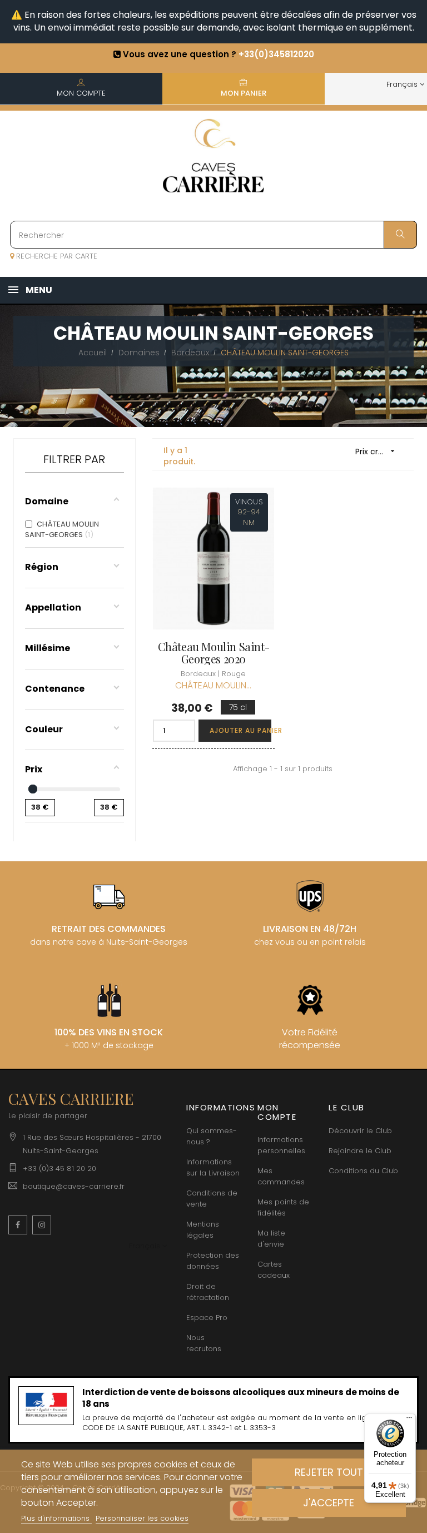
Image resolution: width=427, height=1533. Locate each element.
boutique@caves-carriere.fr (74, 1186)
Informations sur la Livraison (213, 1167)
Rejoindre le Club (360, 1150)
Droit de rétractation (207, 1292)
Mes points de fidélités (283, 1207)
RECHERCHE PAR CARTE (55, 256)
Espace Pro (206, 1317)
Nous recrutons (203, 1343)
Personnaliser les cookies (142, 1518)
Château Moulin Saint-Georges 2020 (214, 653)
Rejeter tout (329, 1472)
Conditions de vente (211, 1198)
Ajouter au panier (240, 730)
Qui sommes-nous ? (211, 1136)
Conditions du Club (363, 1170)
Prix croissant (379, 451)
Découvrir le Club (360, 1130)
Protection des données (212, 1261)
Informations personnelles (281, 1145)
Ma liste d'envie (271, 1238)
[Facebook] (18, 1225)
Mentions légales (202, 1230)
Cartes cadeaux (273, 1270)
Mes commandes (281, 1176)
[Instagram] (42, 1225)
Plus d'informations (56, 1518)
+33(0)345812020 (276, 54)
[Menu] (409, 1420)
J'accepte (328, 1503)
